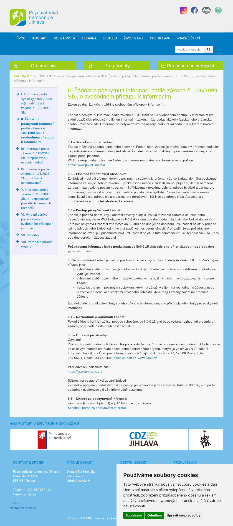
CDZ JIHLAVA (160, 38)
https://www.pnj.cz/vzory (85, 371)
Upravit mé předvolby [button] (183, 515)
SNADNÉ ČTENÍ (188, 38)
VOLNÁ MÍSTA (64, 38)
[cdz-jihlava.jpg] (143, 438)
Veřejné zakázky (78, 480)
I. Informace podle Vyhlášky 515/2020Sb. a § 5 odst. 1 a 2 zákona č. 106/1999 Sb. (37, 103)
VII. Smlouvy (30, 235)
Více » (16, 503)
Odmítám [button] (154, 515)
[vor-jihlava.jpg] (206, 438)
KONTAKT (39, 38)
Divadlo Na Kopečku (81, 471)
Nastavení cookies (23, 508)
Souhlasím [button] (134, 515)
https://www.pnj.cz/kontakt (86, 165)
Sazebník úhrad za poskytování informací (97, 408)
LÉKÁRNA (89, 38)
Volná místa (74, 476)
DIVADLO (110, 38)
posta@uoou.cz (125, 358)
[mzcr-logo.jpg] (54, 439)
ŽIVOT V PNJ (133, 38)
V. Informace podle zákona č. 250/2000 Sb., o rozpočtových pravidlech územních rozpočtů (36, 199)
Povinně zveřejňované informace (76, 76)
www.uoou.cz (147, 358)
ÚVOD (20, 38)
